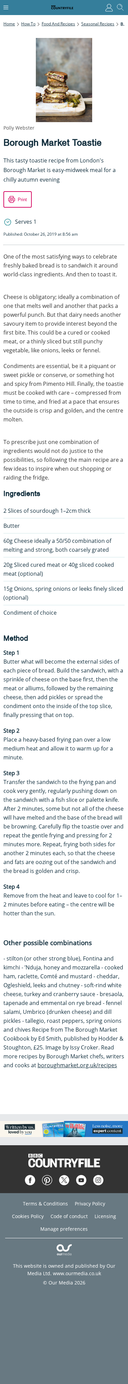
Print (22, 199)
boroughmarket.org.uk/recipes (77, 1065)
